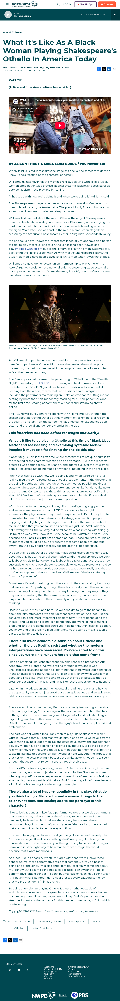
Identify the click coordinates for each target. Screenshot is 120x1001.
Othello (18, 928)
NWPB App (87, 4)
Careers (48, 976)
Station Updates (76, 976)
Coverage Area (51, 972)
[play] (8, 14)
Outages (72, 969)
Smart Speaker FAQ (78, 967)
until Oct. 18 (41, 383)
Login (67, 4)
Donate (108, 4)
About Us (49, 967)
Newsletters (74, 974)
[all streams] (115, 14)
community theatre (50, 921)
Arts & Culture (12, 32)
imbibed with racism (28, 248)
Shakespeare (76, 921)
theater (96, 921)
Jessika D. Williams (41, 928)
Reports (48, 979)
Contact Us (74, 972)
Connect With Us (53, 969)
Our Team (49, 974)
